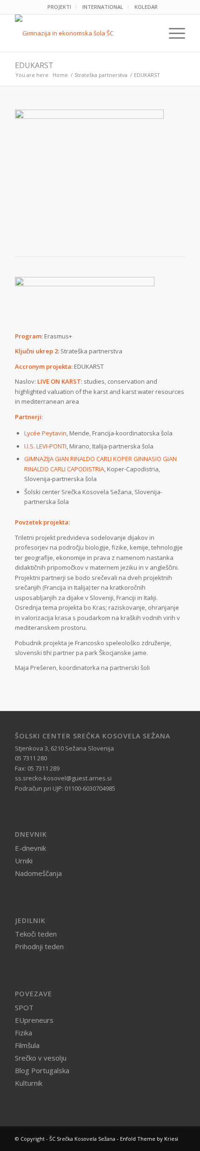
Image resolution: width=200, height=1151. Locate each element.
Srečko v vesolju (41, 1057)
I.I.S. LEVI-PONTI (45, 446)
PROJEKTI (59, 6)
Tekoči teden (36, 933)
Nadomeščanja (38, 873)
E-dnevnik (30, 848)
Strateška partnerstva (100, 74)
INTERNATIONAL (102, 6)
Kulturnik (28, 1083)
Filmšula (27, 1045)
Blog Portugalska (42, 1070)
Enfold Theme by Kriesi (149, 1138)
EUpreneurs (34, 1020)
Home (60, 74)
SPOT (24, 1007)
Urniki (24, 860)
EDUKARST (34, 65)
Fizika (23, 1032)
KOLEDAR (146, 6)
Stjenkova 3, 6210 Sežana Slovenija (64, 748)
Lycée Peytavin (45, 433)
